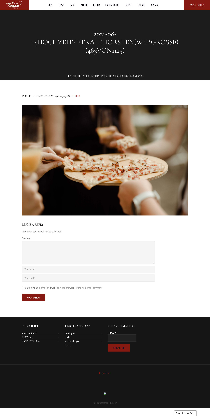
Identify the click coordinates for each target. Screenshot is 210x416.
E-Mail (112, 333)
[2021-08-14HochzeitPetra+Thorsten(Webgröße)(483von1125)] (105, 160)
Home (69, 76)
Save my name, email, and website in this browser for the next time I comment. (64, 287)
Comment (27, 238)
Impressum (105, 372)
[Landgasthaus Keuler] (105, 394)
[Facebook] (102, 385)
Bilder (77, 76)
